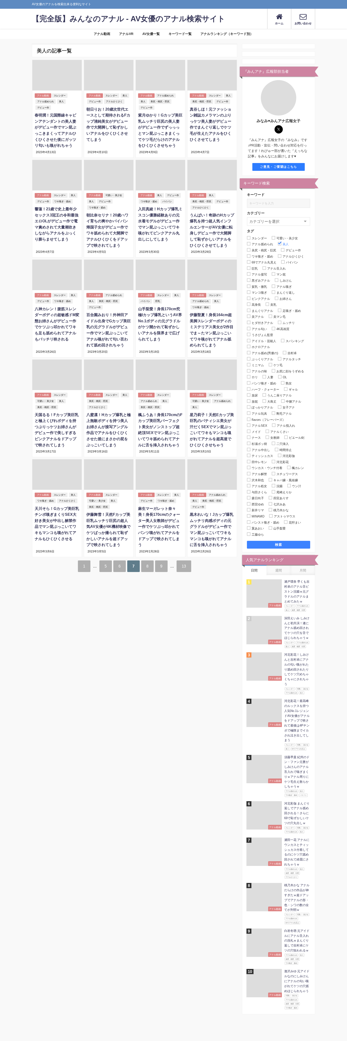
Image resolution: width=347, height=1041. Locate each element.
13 (184, 566)
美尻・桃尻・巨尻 (160, 101)
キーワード (256, 194)
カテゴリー (256, 213)
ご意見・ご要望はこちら (278, 166)
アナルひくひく (114, 101)
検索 (278, 544)
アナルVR (126, 33)
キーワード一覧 (180, 33)
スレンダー (60, 96)
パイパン (167, 201)
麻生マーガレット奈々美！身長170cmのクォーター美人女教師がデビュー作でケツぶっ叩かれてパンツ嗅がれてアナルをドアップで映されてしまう (159, 527)
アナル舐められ (45, 101)
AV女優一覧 (151, 33)
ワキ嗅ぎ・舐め (62, 201)
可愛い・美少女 (114, 195)
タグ (250, 231)
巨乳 (157, 301)
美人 (61, 101)
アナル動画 (102, 33)
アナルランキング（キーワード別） (226, 33)
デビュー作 (43, 108)
